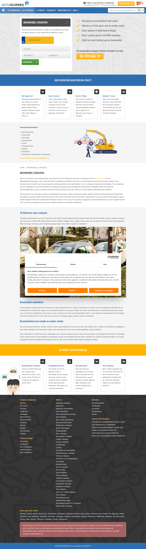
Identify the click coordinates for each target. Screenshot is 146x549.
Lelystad (84, 516)
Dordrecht (23, 516)
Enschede (43, 516)
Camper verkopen (62, 439)
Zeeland (23, 428)
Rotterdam (120, 516)
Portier (24, 143)
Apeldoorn (69, 514)
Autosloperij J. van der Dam (113, 427)
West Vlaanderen (26, 452)
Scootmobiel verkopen (64, 481)
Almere (35, 514)
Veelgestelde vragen (63, 500)
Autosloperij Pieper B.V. (110, 433)
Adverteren (60, 406)
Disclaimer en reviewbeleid (65, 450)
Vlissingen (48, 519)
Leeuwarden (75, 516)
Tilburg (22, 519)
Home (22, 167)
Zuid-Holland (24, 431)
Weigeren (42, 290)
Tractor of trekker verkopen (66, 492)
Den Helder (120, 514)
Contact (59, 447)
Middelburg (100, 516)
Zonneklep (25, 138)
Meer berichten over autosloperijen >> (34, 158)
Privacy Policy (61, 470)
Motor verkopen (61, 475)
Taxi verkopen (61, 489)
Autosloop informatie (64, 422)
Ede (29, 516)
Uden (27, 519)
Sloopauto (41, 10)
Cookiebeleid (60, 445)
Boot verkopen (61, 433)
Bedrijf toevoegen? (63, 428)
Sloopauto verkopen (63, 486)
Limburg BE (24, 444)
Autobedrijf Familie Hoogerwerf (113, 436)
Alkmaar (23, 514)
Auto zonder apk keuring (64, 420)
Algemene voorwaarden (64, 408)
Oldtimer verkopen (62, 478)
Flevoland (23, 406)
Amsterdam (52, 514)
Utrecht (23, 425)
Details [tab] (73, 264)
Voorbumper (26, 135)
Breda (88, 514)
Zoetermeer (63, 519)
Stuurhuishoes (27, 140)
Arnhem (77, 514)
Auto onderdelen (13, 10)
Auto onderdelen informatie (66, 414)
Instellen (72, 290)
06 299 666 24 (126, 3)
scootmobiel (100, 178)
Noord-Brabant (25, 417)
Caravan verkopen (62, 442)
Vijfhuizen (40, 519)
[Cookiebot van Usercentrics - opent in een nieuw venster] (109, 257)
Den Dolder (103, 514)
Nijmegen (108, 516)
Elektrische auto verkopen (65, 453)
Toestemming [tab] (41, 264)
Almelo (29, 514)
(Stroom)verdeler (28, 132)
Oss (114, 516)
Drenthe (23, 403)
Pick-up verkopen (62, 467)
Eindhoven (35, 516)
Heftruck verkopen (62, 456)
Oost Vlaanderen (26, 447)
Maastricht (92, 516)
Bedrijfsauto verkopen (64, 425)
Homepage (60, 461)
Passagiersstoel (27, 146)
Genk (49, 516)
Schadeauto (51, 10)
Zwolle (55, 519)
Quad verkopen (61, 472)
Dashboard (25, 151)
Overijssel (23, 422)
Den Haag (111, 514)
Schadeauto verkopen (63, 484)
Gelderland (24, 411)
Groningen (23, 414)
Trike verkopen (61, 495)
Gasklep (24, 149)
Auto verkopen (27, 10)
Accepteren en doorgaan (104, 290)
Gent (53, 516)
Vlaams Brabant (26, 450)
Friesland (23, 408)
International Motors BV (108, 430)
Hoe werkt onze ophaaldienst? (67, 459)
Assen (82, 514)
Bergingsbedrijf (61, 431)
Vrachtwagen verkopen (64, 506)
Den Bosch (94, 514)
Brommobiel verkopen (64, 436)
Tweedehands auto (64, 10)
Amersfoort (43, 514)
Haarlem (67, 516)
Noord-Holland (25, 420)
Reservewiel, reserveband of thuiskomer (36, 154)
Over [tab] (105, 264)
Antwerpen (24, 441)
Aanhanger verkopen (63, 403)
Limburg (23, 433)
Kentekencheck (61, 464)
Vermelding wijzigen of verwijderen (68, 503)
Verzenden (27, 62)
